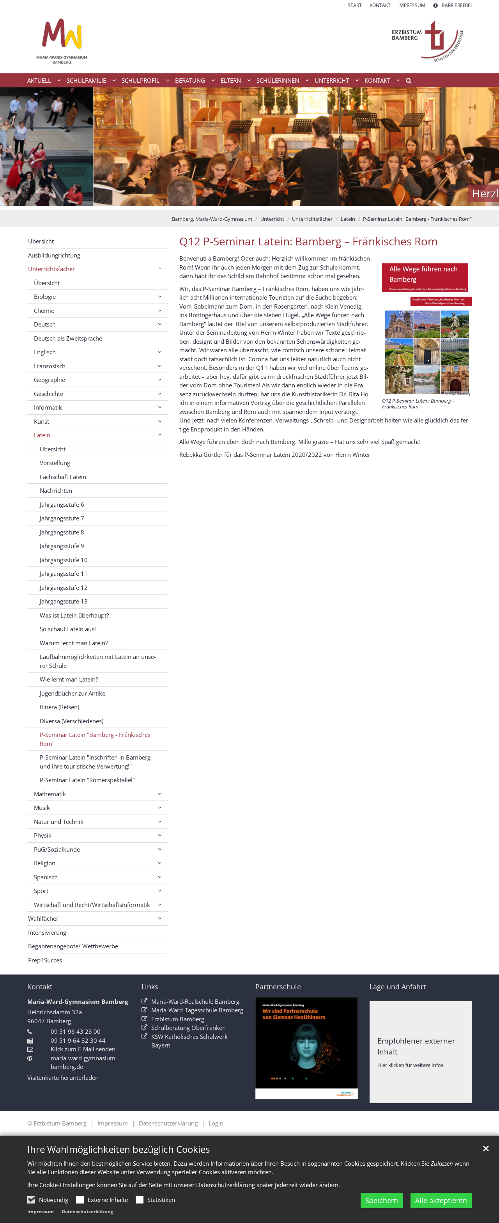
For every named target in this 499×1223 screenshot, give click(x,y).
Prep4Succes (45, 960)
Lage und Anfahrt (398, 986)
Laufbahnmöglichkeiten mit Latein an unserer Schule (98, 661)
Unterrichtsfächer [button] (51, 269)
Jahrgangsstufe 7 (62, 518)
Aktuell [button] (39, 80)
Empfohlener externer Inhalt (416, 1046)
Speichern (381, 1200)
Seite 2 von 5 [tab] (236, 202)
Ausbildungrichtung (54, 255)
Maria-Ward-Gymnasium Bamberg (77, 1001)
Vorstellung (55, 463)
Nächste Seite (483, 148)
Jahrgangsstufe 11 (64, 573)
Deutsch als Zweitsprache (68, 338)
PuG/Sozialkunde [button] (57, 849)
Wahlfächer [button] (43, 918)
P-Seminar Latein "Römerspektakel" (87, 780)
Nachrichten (56, 490)
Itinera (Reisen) (59, 707)
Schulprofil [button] (140, 80)
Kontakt (39, 986)
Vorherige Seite (15, 148)
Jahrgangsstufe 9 (62, 546)
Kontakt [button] (377, 80)
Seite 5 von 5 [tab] (277, 202)
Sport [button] (41, 891)
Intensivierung (47, 932)
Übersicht (41, 241)
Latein (348, 218)
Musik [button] (42, 807)
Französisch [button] (49, 366)
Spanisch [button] (46, 877)
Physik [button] (42, 835)
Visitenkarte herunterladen (63, 1077)
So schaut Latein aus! (68, 629)
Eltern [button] (231, 80)
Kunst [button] (41, 421)
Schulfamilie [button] (86, 80)
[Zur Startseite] (249, 41)
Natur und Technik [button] (58, 821)
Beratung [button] (190, 80)
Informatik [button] (48, 407)
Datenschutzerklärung (87, 1211)
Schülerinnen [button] (278, 80)
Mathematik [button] (50, 794)
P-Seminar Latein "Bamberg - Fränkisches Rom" (417, 218)
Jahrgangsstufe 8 (62, 532)
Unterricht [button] (332, 80)
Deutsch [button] (45, 324)
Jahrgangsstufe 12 (64, 587)
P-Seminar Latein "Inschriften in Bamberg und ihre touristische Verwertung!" (95, 761)
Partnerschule (278, 986)
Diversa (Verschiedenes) (71, 721)
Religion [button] (44, 863)
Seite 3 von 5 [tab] (249, 202)
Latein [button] (42, 435)
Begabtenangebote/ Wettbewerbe (73, 946)
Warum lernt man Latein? (74, 643)
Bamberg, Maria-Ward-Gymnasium (212, 218)
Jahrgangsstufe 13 (64, 601)
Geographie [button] (49, 379)
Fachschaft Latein (63, 477)
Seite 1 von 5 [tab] (222, 202)
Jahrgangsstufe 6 (62, 504)
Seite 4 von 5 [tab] (263, 202)
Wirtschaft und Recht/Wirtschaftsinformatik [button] (92, 905)
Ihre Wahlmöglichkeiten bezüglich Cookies (118, 1149)
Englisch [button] (45, 352)
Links (150, 986)
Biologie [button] (45, 296)
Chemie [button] (44, 310)
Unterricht (272, 218)
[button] (405, 81)
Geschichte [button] (48, 394)
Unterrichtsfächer (312, 218)
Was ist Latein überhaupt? (74, 615)
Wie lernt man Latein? (69, 679)
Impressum (40, 1211)
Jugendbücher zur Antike (72, 693)
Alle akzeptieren (441, 1200)
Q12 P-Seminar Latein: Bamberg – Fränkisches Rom (308, 241)
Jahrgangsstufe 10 (64, 560)
